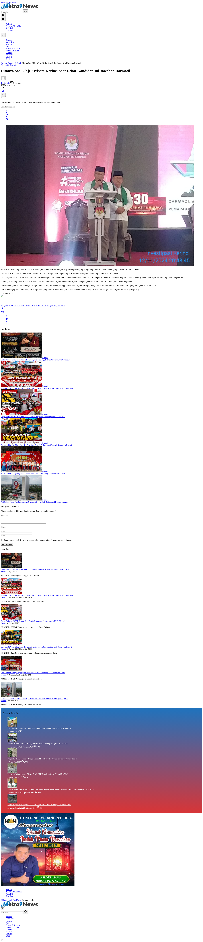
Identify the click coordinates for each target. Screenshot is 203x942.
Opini (8, 936)
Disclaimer (10, 30)
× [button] (2, 909)
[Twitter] (7, 114)
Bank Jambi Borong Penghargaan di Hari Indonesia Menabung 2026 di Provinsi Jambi (33, 474)
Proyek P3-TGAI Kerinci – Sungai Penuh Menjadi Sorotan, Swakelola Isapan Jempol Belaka (42, 759)
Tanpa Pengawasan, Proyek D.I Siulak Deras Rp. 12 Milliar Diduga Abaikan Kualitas (39, 805)
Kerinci (17, 65)
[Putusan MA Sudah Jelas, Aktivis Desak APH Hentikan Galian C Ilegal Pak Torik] (12, 772)
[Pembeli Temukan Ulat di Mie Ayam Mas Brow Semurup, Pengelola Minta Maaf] (12, 741)
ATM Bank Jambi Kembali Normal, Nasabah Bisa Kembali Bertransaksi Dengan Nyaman (34, 502)
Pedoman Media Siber (14, 26)
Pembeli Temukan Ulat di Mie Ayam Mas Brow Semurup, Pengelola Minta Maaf (38, 744)
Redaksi (9, 24)
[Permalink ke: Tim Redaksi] (3, 80)
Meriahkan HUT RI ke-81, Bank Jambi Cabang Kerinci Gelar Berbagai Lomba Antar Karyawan (37, 388)
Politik (8, 923)
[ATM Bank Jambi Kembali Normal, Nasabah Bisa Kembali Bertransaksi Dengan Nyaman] (21, 500)
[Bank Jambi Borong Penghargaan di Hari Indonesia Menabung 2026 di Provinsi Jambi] (21, 471)
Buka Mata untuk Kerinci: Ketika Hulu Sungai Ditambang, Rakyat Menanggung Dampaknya (35, 360)
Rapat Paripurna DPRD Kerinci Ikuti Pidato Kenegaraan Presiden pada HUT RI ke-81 (33, 417)
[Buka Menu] (3, 19)
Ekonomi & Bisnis (8, 65)
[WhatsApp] (6, 122)
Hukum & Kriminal (13, 925)
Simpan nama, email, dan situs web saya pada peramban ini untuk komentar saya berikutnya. (38, 540)
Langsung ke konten (8, 2)
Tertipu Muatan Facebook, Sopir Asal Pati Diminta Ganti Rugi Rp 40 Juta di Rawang (39, 728)
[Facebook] (6, 111)
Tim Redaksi (5, 83)
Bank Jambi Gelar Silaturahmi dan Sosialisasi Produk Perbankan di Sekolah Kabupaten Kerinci (36, 445)
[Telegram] (6, 117)
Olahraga (9, 929)
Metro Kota (10, 919)
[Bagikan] (3, 95)
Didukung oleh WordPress (11, 900)
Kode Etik (9, 28)
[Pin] (7, 120)
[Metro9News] (19, 8)
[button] (25, 11)
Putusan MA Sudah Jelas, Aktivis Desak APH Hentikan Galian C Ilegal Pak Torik (38, 774)
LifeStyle (9, 934)
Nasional (9, 921)
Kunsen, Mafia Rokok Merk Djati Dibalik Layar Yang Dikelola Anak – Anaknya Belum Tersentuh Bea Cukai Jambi (51, 789)
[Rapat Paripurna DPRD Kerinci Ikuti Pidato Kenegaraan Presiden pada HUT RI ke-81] (21, 415)
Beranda (9, 917)
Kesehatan (9, 931)
